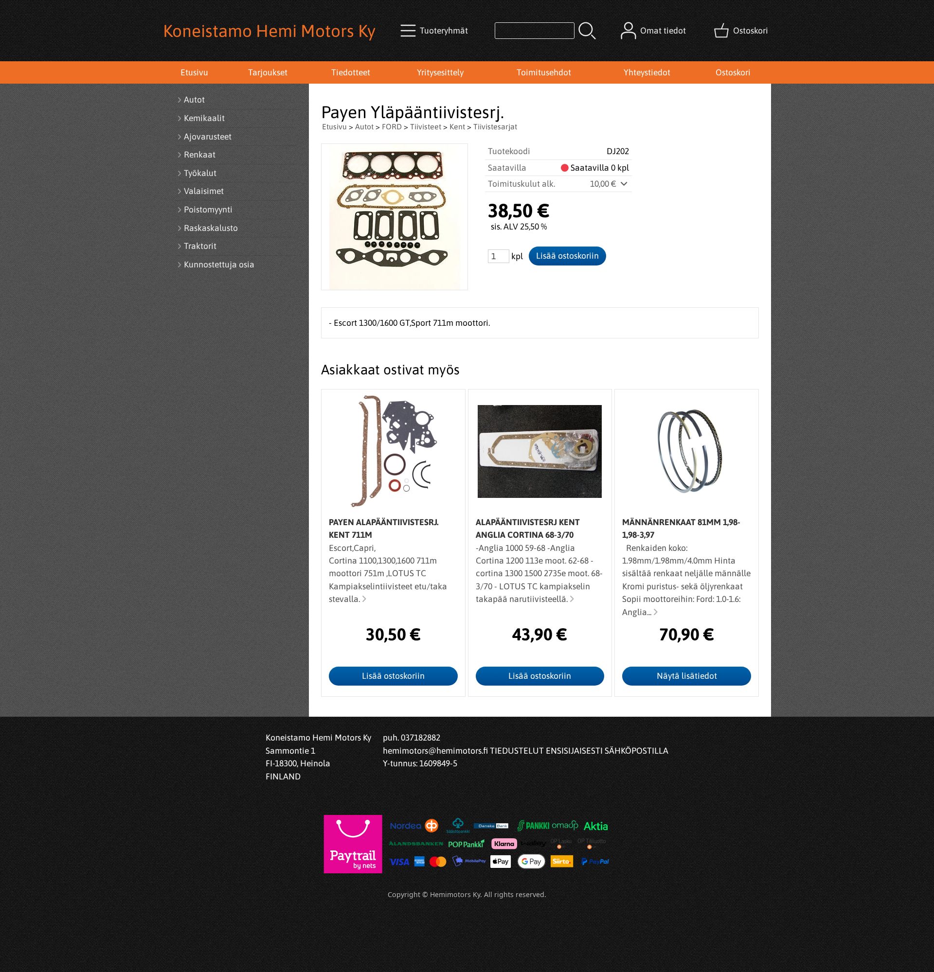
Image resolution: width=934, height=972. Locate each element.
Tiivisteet (425, 126)
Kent (457, 126)
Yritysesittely (440, 72)
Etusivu (194, 72)
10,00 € (604, 184)
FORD (392, 126)
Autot (364, 126)
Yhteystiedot (647, 72)
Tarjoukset (267, 72)
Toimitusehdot (544, 72)
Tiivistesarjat (495, 126)
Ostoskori (733, 72)
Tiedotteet (350, 72)
